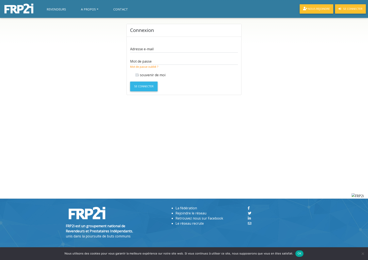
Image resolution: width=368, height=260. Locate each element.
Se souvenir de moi (150, 75)
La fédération (186, 208)
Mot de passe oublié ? (144, 67)
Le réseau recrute (189, 223)
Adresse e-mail (142, 49)
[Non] (363, 253)
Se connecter (144, 86)
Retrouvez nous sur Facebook (199, 218)
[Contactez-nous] (249, 223)
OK (300, 253)
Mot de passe (141, 61)
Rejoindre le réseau (190, 213)
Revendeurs (56, 9)
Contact (120, 9)
